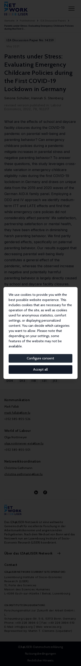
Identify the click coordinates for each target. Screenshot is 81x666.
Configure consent (40, 358)
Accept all (40, 369)
